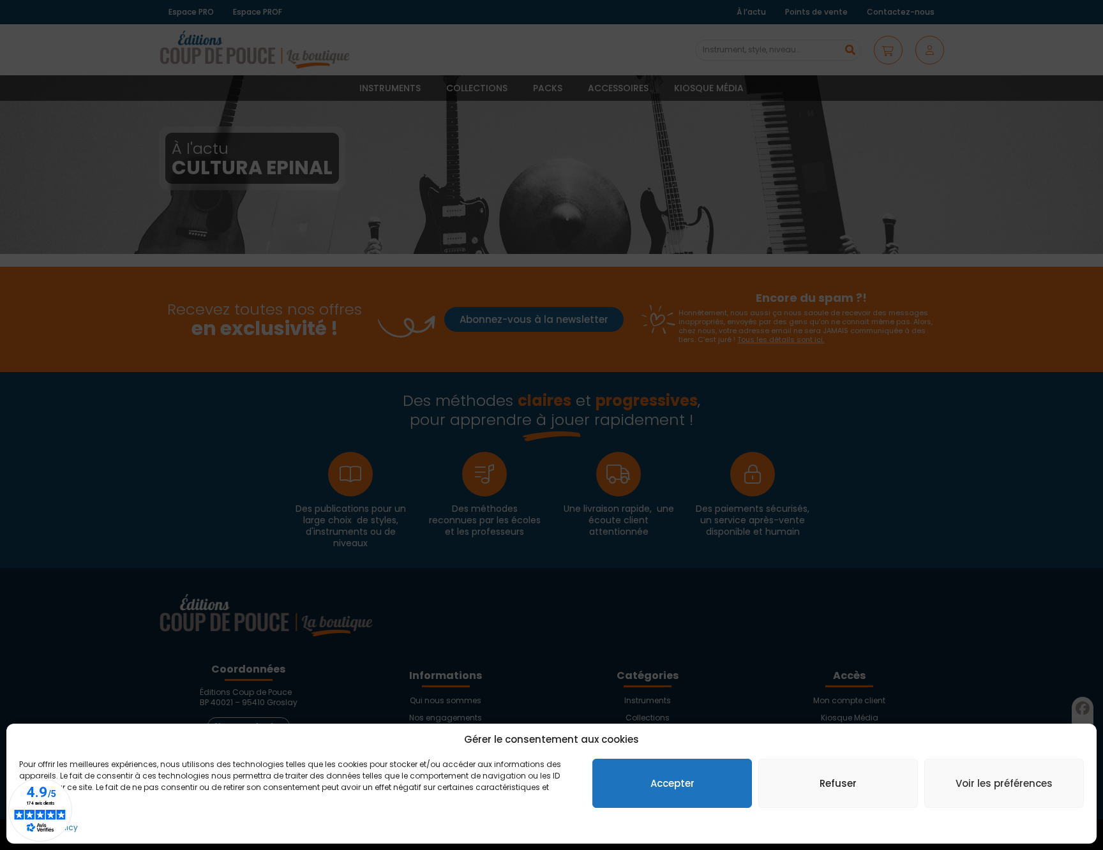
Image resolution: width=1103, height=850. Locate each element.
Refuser (838, 783)
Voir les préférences (1004, 783)
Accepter (672, 783)
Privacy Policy (52, 827)
